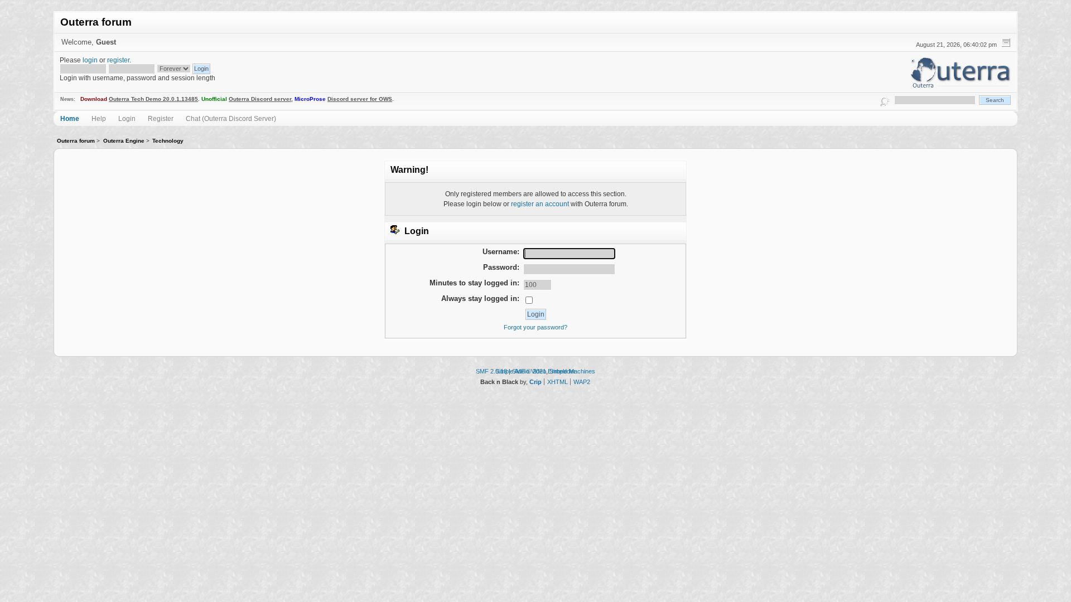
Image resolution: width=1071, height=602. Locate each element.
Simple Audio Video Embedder (535, 371)
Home (69, 118)
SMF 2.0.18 (491, 371)
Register (160, 118)
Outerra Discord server (260, 99)
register (118, 60)
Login (127, 118)
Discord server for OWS (359, 99)
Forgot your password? (535, 327)
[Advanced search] (885, 100)
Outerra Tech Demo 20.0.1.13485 (153, 99)
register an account (540, 203)
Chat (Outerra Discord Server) (231, 118)
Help (98, 118)
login (90, 60)
